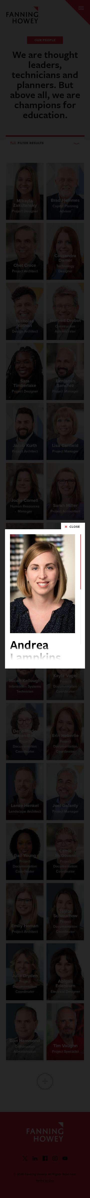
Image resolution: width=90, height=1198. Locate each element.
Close (75, 526)
